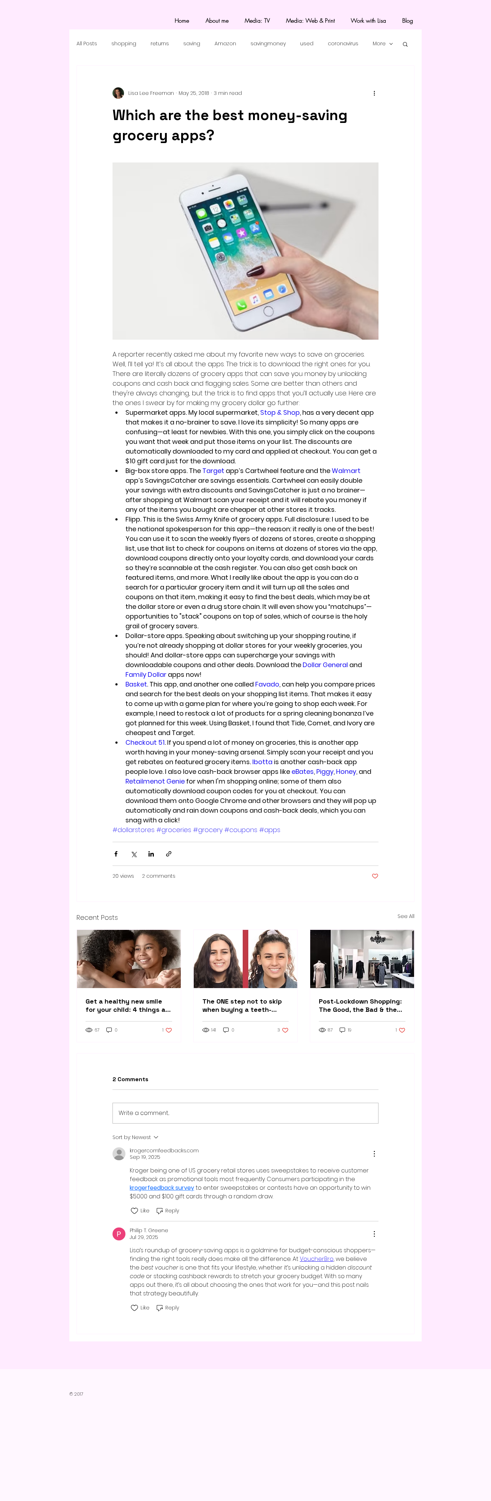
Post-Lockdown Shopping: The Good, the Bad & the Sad (360, 1005)
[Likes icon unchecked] (134, 1211)
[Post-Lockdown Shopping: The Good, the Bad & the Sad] (362, 959)
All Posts (87, 43)
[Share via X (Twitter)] (133, 853)
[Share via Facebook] (116, 853)
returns (160, 43)
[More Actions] (374, 1153)
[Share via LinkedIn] (151, 853)
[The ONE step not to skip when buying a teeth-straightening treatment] (246, 959)
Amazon (225, 43)
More (379, 43)
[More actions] (374, 93)
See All (406, 916)
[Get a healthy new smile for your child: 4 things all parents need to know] (129, 959)
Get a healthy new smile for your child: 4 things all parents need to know (127, 1005)
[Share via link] (168, 853)
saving (191, 43)
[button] (405, 44)
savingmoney (268, 43)
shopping (123, 43)
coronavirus (343, 43)
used (306, 43)
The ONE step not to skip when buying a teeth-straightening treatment (242, 1005)
